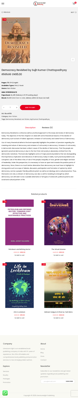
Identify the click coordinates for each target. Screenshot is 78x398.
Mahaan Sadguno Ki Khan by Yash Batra (58, 312)
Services (6, 371)
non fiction (25, 119)
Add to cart (30, 107)
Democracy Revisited (13, 119)
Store (42, 356)
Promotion (6, 382)
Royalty (5, 375)
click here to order (18, 98)
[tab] (30, 127)
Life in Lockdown (19, 312)
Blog (42, 353)
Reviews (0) (47, 127)
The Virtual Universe (58, 249)
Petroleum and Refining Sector (19, 249)
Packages (6, 379)
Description (30, 127)
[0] (74, 3)
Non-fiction (13, 116)
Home (43, 349)
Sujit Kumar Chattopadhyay (40, 119)
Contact (44, 360)
